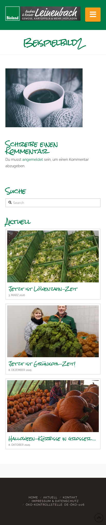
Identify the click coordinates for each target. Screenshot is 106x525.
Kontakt (70, 497)
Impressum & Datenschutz (55, 501)
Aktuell (50, 497)
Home (33, 497)
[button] (93, 14)
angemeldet (32, 159)
